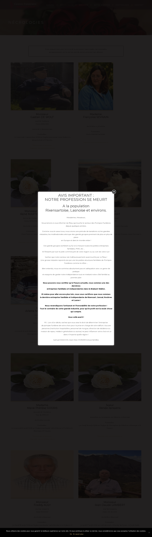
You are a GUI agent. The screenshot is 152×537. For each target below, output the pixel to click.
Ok (71, 534)
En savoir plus (78, 534)
